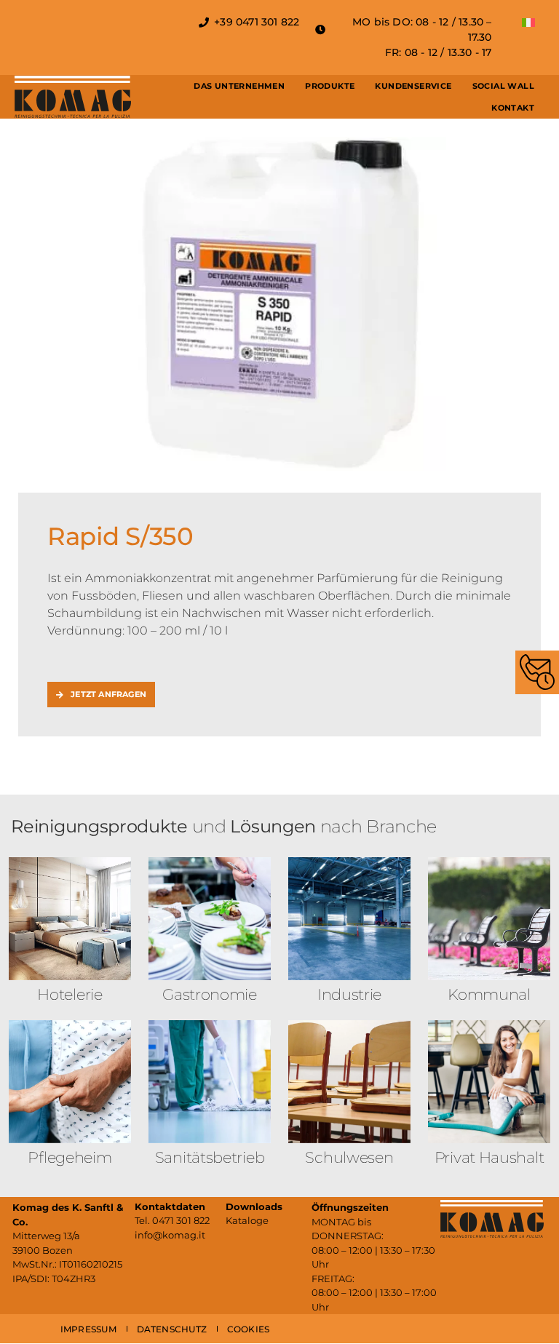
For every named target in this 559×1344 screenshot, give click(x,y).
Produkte (329, 86)
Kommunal (489, 994)
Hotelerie (69, 994)
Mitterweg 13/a (46, 1235)
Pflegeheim (69, 1157)
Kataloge (247, 1220)
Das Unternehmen (239, 86)
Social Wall (503, 86)
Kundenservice (413, 86)
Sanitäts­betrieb (210, 1157)
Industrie (349, 994)
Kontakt (512, 108)
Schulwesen (349, 1157)
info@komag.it (170, 1235)
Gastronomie (209, 994)
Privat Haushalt (489, 1157)
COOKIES (248, 1329)
